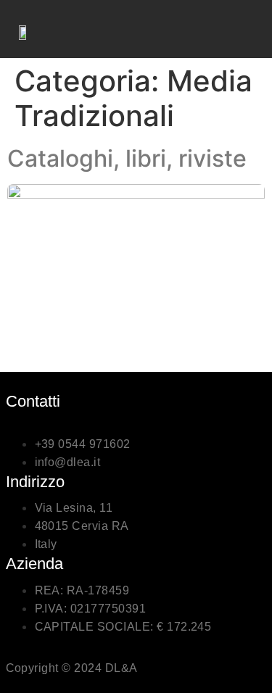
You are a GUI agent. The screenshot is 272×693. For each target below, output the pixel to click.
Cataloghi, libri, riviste (127, 158)
